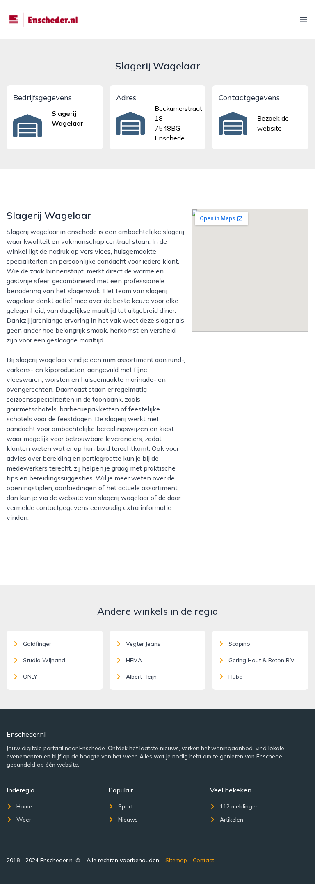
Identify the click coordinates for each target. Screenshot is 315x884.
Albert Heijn (141, 676)
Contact (203, 860)
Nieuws (128, 819)
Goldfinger (37, 644)
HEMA (134, 660)
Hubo (235, 676)
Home (24, 806)
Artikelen (231, 819)
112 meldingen (239, 806)
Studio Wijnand (44, 660)
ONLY (30, 676)
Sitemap (176, 860)
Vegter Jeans (143, 644)
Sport (125, 806)
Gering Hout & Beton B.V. (261, 660)
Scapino (239, 644)
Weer (23, 819)
